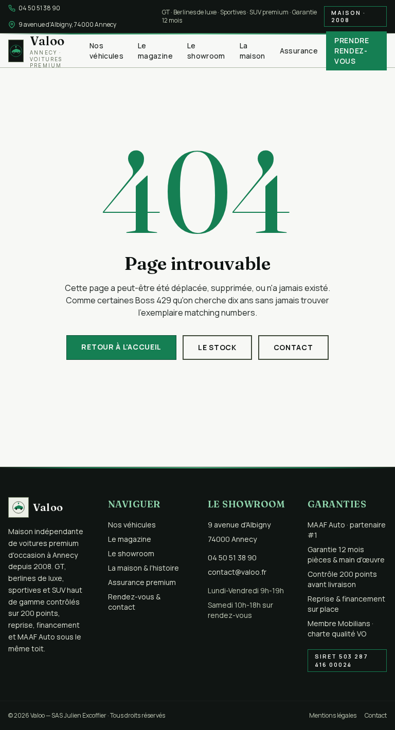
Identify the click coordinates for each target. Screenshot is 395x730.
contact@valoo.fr (237, 572)
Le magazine (155, 51)
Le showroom (206, 51)
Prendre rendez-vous (351, 50)
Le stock (217, 347)
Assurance (299, 51)
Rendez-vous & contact (134, 602)
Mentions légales (332, 715)
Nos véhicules (106, 51)
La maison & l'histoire (143, 568)
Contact (293, 347)
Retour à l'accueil (121, 347)
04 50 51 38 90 (39, 8)
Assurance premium (142, 582)
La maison (252, 51)
